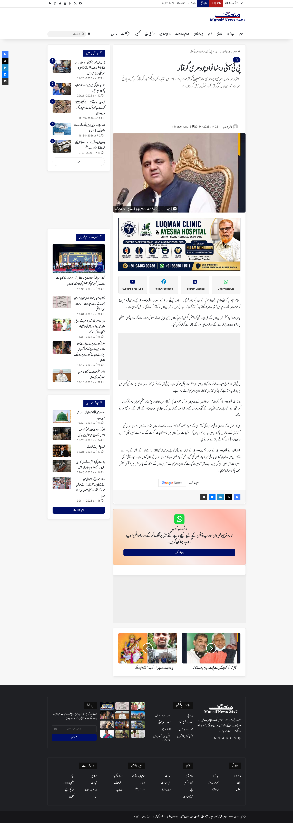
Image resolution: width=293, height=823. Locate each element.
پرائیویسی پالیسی (172, 817)
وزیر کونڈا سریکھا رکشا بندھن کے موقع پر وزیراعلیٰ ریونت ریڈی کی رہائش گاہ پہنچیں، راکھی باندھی (89, 327)
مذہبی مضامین (165, 34)
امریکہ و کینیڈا (117, 776)
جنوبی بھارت (166, 783)
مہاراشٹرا (215, 790)
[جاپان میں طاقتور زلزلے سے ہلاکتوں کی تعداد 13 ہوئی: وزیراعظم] (62, 146)
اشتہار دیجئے (181, 3)
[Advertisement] (179, 108)
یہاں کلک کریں (179, 553)
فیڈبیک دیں (146, 817)
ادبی (72, 776)
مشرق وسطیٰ (140, 790)
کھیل (137, 34)
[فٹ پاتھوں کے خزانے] (62, 451)
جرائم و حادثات (182, 34)
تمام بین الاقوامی (138, 776)
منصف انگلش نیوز (186, 722)
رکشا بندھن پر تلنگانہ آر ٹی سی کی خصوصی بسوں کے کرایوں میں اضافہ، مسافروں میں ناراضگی (89, 304)
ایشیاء (217, 52)
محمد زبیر (225, 127)
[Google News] (172, 483)
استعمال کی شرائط (168, 3)
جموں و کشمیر (188, 783)
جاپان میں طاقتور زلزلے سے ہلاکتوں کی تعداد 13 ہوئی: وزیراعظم (90, 145)
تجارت (94, 783)
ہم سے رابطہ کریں (186, 729)
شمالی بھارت (188, 796)
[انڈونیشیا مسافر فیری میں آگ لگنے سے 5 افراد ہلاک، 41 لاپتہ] (62, 129)
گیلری (71, 796)
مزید (113, 34)
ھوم (241, 34)
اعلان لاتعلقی (184, 817)
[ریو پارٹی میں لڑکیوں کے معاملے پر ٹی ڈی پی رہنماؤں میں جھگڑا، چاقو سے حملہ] (122, 725)
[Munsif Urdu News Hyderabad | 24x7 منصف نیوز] (228, 16)
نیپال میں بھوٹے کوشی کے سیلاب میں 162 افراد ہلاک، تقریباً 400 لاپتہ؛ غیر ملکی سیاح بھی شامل (90, 68)
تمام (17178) (78, 510)
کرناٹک (238, 790)
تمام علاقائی (237, 776)
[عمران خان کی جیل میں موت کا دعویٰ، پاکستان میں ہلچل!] (62, 89)
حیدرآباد (230, 34)
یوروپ (119, 790)
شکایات (137, 817)
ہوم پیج (190, 715)
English (216, 3)
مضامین (94, 776)
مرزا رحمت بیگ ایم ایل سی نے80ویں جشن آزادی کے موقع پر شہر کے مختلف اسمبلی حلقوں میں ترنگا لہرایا (90, 487)
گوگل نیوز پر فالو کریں (185, 736)
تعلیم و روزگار (69, 783)
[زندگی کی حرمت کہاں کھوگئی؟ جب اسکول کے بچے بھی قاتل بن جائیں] (62, 433)
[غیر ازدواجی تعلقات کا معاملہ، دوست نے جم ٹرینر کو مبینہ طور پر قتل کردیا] (107, 725)
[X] (235, 738)
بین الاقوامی (198, 34)
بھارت (168, 776)
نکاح (95, 796)
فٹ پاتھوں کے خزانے (96, 447)
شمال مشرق (166, 790)
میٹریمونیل (203, 3)
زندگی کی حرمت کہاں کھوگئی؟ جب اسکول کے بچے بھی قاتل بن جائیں (91, 432)
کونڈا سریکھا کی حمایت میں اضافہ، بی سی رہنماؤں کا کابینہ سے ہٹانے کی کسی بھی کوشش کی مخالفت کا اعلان (80, 281)
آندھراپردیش (213, 783)
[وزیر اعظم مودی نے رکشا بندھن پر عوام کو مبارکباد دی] (62, 375)
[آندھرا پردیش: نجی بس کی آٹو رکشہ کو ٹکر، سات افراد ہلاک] (138, 725)
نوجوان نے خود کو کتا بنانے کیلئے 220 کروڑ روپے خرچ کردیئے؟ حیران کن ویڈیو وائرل (90, 108)
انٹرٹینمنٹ (126, 34)
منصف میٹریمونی (164, 722)
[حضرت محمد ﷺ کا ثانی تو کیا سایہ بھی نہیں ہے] (62, 416)
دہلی (191, 790)
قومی (210, 34)
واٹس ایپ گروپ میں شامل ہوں (162, 738)
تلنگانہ (239, 783)
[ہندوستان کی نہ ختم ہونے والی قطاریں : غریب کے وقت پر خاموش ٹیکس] (62, 466)
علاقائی (219, 34)
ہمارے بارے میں (163, 715)
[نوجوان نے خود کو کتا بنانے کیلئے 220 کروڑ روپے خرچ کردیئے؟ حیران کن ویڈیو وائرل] (62, 106)
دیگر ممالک (118, 783)
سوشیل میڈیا (149, 34)
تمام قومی (189, 776)
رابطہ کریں (192, 3)
